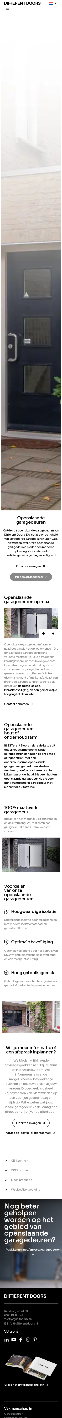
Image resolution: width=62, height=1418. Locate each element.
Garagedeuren (13, 1414)
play (31, 1017)
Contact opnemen (19, 703)
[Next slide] (53, 633)
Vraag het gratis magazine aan (26, 1384)
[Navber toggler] (6, 9)
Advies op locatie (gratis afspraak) (31, 1132)
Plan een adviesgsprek (31, 577)
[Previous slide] (43, 633)
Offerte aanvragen (31, 566)
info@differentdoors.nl (22, 1323)
